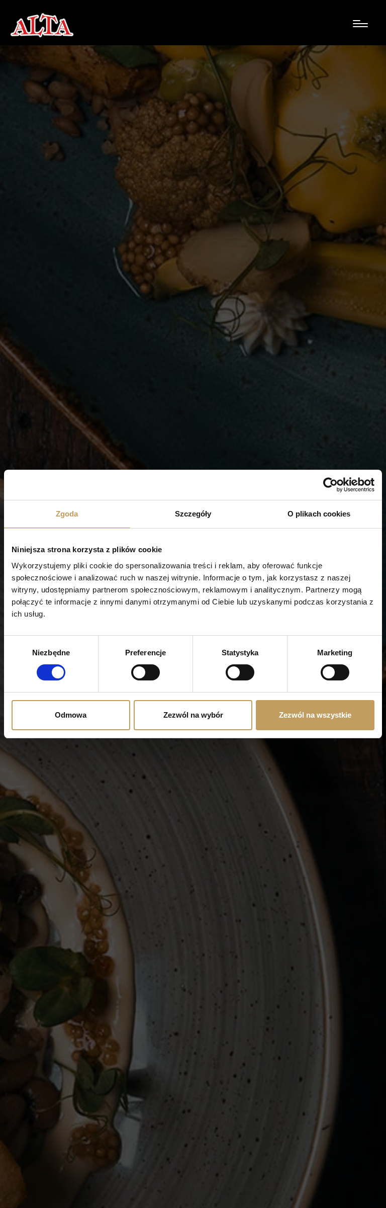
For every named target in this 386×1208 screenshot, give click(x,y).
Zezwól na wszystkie (315, 715)
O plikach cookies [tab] (319, 513)
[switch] (145, 672)
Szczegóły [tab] (193, 513)
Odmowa (70, 715)
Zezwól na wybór (193, 715)
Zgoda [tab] (67, 513)
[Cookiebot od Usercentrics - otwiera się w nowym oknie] (330, 484)
